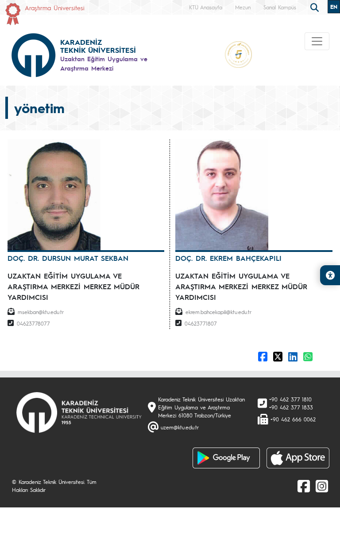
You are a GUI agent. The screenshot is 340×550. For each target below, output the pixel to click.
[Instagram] (322, 485)
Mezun (243, 7)
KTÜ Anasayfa (205, 7)
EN (333, 6)
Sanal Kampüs (279, 7)
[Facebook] (304, 485)
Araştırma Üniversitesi (55, 8)
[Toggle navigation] (317, 41)
